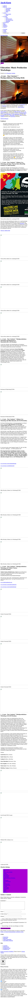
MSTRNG (5, 26)
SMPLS (4, 24)
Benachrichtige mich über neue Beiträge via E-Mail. (12, 926)
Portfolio (13, 73)
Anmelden (5, 945)
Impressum (5, 938)
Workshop (22, 223)
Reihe (4, 882)
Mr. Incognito (6, 876)
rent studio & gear (9, 20)
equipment (8, 21)
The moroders (6, 888)
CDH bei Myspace (4, 118)
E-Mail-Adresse (4, 913)
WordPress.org (6, 949)
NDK (20, 115)
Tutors (4, 891)
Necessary (4, 981)
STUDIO (5, 16)
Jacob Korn (6, 2)
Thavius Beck (3, 111)
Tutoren (4, 889)
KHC (7, 17)
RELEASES (8, 14)
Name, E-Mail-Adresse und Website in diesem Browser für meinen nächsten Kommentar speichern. (13, 919)
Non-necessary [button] (4, 988)
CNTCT (5, 27)
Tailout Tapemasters (7, 939)
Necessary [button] (3, 980)
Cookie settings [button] (4, 958)
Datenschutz (5, 937)
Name (2, 911)
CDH (4, 870)
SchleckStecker (23, 112)
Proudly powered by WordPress (7, 951)
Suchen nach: (6, 33)
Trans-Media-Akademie (8, 940)
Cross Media (8, 8)
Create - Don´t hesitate (7, 872)
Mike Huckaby (17, 111)
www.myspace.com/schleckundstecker (8, 584)
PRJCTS (5, 7)
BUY (4, 23)
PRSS (7, 11)
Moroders (4, 105)
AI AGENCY (6, 22)
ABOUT (5, 5)
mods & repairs (9, 18)
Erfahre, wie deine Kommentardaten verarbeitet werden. (12, 931)
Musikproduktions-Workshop (9, 878)
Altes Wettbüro (21, 107)
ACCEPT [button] (10, 958)
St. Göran (5, 886)
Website (2, 916)
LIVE (7, 15)
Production (8, 10)
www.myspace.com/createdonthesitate (8, 463)
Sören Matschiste (15, 114)
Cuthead (2, 116)
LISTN (4, 12)
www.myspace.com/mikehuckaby (7, 465)
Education (8, 9)
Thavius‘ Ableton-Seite (5, 230)
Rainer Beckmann (7, 114)
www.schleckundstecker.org (6, 582)
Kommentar (3, 900)
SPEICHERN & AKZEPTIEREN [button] (8, 996)
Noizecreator (12, 115)
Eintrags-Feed (6, 946)
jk (5, 73)
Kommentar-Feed (6, 948)
